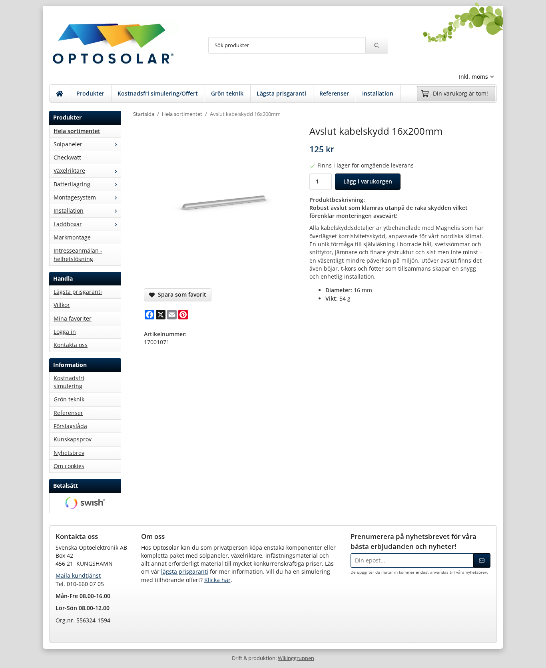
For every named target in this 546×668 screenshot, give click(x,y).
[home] (60, 93)
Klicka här (217, 580)
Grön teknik (227, 93)
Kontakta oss (71, 345)
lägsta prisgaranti (184, 571)
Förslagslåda (70, 426)
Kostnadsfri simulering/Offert (158, 93)
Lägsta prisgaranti (281, 93)
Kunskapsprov (73, 439)
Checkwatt (67, 157)
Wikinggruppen (296, 658)
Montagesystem (75, 197)
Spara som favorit (180, 294)
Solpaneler (68, 144)
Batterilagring (72, 184)
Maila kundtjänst (78, 575)
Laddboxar (68, 224)
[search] (376, 45)
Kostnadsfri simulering (69, 382)
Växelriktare (69, 170)
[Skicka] (481, 560)
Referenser (334, 93)
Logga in (65, 331)
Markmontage (72, 237)
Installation (377, 93)
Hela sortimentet (77, 131)
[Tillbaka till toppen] (492, 657)
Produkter (90, 93)
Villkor (62, 305)
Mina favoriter (73, 318)
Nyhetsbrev (69, 453)
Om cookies (69, 466)
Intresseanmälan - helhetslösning (78, 254)
